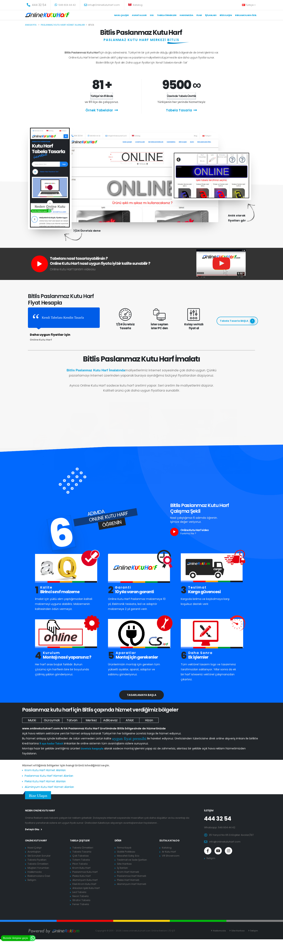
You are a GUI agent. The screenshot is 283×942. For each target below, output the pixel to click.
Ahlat (130, 720)
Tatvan (72, 720)
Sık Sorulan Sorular (39, 855)
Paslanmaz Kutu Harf (85, 872)
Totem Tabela (81, 859)
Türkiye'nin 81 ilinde (101, 96)
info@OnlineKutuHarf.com (104, 5)
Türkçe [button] (249, 5)
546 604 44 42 (67, 5)
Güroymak (52, 720)
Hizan (149, 720)
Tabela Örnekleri (38, 863)
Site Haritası (124, 863)
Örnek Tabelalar (99, 110)
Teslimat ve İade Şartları (132, 859)
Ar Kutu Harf (169, 851)
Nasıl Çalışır (121, 15)
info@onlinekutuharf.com (224, 841)
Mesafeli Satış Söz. (128, 855)
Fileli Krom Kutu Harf (84, 884)
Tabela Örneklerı (167, 15)
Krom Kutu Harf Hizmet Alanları (45, 770)
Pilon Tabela (80, 863)
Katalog (137, 5)
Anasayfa (31, 24)
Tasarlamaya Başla (141, 695)
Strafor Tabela (81, 900)
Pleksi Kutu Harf (81, 876)
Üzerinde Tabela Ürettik (181, 96)
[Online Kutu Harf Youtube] (218, 850)
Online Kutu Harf (36, 840)
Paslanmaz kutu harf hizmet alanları (63, 24)
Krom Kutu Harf (81, 867)
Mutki (32, 720)
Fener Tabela (80, 904)
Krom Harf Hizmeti (128, 872)
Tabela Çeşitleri (80, 840)
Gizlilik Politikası (126, 851)
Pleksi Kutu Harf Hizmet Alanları (45, 781)
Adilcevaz (110, 720)
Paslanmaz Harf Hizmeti (131, 876)
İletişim (32, 880)
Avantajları (139, 15)
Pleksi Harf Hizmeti (128, 880)
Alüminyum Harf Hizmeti (131, 884)
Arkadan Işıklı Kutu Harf (86, 888)
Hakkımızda (186, 15)
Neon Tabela (80, 896)
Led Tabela (79, 892)
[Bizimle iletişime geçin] (33, 938)
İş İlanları (211, 15)
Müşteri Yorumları (38, 867)
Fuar (199, 15)
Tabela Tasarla (179, 110)
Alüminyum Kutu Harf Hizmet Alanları (49, 787)
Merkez (91, 720)
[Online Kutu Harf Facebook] (207, 850)
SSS (152, 15)
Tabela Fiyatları (37, 859)
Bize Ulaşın (226, 15)
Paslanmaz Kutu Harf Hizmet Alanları (49, 776)
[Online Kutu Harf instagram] (228, 850)
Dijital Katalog (169, 840)
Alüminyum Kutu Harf (85, 880)
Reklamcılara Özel (246, 15)
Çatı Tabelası (80, 855)
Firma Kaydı (124, 847)
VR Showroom (170, 855)
